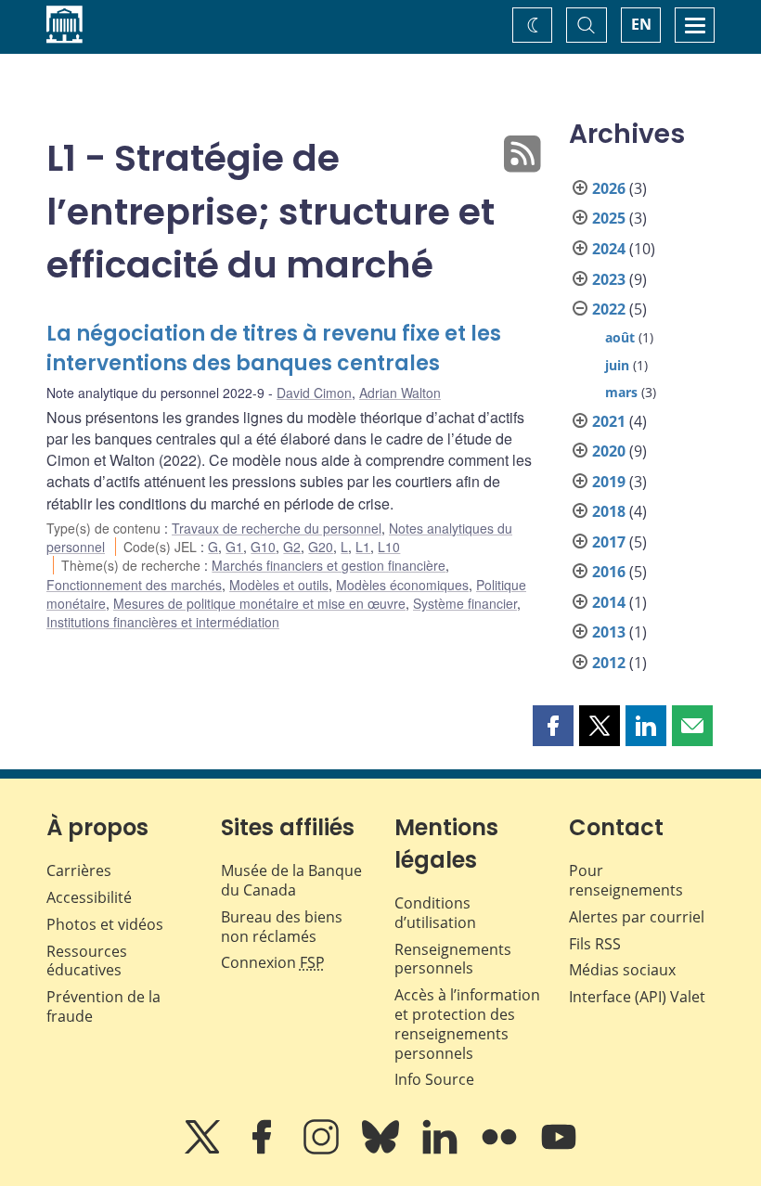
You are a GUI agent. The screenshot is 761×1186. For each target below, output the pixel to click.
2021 (609, 421)
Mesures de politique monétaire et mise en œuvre (259, 603)
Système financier (465, 603)
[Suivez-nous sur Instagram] (323, 1150)
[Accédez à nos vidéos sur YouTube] (559, 1150)
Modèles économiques (402, 584)
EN (641, 24)
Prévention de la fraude (103, 1006)
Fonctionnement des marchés (134, 584)
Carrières (78, 870)
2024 (609, 248)
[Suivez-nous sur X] (204, 1150)
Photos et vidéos (104, 924)
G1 (234, 546)
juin (617, 365)
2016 (609, 571)
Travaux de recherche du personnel (276, 528)
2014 (609, 602)
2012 (609, 662)
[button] (553, 725)
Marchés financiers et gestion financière (328, 565)
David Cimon (314, 392)
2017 (609, 542)
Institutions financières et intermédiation (162, 621)
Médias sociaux (622, 970)
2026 (609, 188)
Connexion (273, 962)
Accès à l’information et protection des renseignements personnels (467, 1024)
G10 (263, 546)
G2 (292, 546)
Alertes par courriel (636, 917)
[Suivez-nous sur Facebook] (263, 1150)
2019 (609, 481)
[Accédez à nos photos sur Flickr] (501, 1150)
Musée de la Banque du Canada (291, 880)
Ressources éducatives (86, 961)
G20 (320, 546)
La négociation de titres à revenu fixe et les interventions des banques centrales (273, 348)
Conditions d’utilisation (435, 913)
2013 (609, 632)
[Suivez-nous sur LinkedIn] (441, 1150)
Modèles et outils (279, 584)
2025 (609, 218)
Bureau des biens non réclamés (281, 927)
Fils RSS (595, 944)
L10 (389, 546)
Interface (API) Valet (637, 996)
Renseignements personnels (452, 959)
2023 (609, 279)
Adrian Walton (400, 392)
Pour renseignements (626, 880)
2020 (609, 451)
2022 (609, 309)
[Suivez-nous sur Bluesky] (382, 1150)
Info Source (434, 1079)
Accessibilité (89, 897)
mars (621, 392)
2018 (609, 511)
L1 (362, 546)
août (620, 337)
